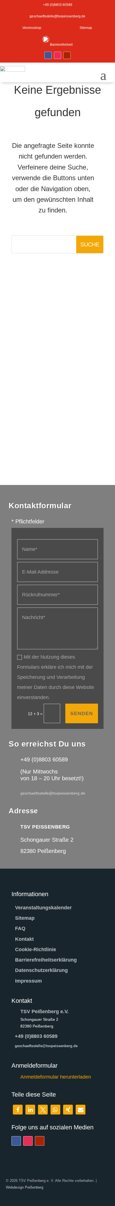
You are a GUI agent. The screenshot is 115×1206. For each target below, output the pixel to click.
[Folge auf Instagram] (57, 55)
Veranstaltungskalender (43, 907)
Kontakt (24, 939)
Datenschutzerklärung (41, 970)
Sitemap (25, 918)
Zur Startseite (62, 271)
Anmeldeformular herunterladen (55, 1077)
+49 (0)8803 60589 (36, 1036)
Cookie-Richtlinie (35, 949)
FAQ (20, 928)
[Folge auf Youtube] (67, 55)
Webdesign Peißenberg (24, 1187)
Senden (81, 713)
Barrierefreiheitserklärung (46, 960)
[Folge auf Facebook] (48, 55)
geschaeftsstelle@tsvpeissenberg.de (46, 1046)
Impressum (28, 981)
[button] (18, 1110)
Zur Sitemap (62, 299)
